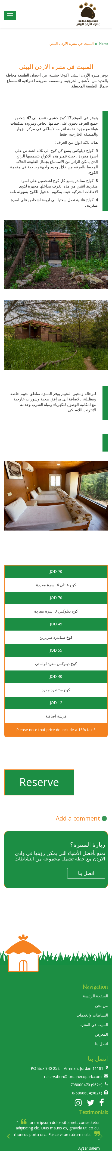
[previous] (10, 1137)
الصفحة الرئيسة (95, 995)
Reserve (39, 781)
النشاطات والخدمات (92, 1015)
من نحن (101, 1005)
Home (103, 44)
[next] (102, 1137)
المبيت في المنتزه (94, 1024)
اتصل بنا (101, 1043)
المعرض (101, 1034)
